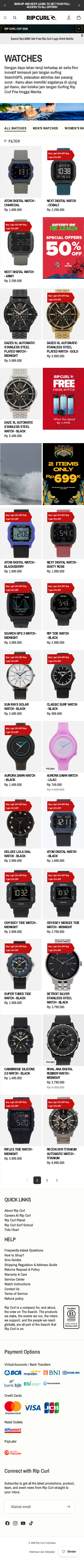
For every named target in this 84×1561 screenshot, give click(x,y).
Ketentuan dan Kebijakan (42, 1552)
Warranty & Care (15, 1274)
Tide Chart (11, 1229)
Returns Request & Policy (22, 1269)
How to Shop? (14, 1255)
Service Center (14, 1279)
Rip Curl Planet (14, 1220)
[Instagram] (15, 1523)
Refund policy (14, 1298)
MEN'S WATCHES (45, 128)
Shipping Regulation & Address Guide (30, 1264)
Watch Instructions (17, 1283)
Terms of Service (16, 1293)
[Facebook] (7, 1523)
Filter (14, 141)
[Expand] (79, 29)
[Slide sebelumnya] (5, 5)
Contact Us (11, 1288)
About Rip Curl (14, 1210)
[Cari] (15, 18)
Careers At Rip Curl (17, 1215)
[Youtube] (23, 1523)
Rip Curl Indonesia (46, 1543)
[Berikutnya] (57, 1180)
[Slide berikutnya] (79, 5)
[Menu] (5, 18)
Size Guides (12, 1260)
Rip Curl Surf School (18, 1224)
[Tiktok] (31, 1523)
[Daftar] (68, 1506)
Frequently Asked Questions (23, 1250)
